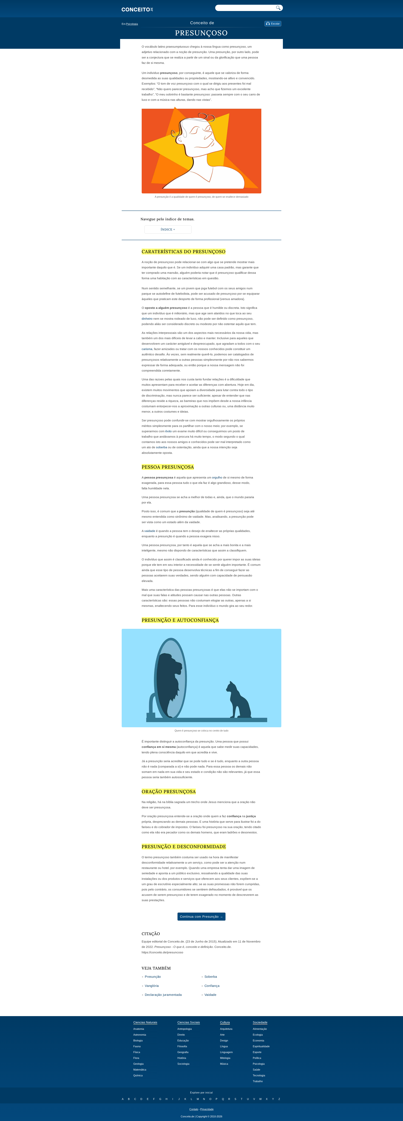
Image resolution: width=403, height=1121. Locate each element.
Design (224, 1040)
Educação (183, 1040)
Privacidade (207, 1109)
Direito (181, 1034)
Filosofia (182, 1046)
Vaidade (210, 994)
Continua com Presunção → (201, 916)
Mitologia (225, 1058)
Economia (258, 1040)
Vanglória (152, 985)
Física (136, 1052)
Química (138, 1075)
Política (257, 1058)
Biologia (138, 1040)
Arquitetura (226, 1029)
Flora (136, 1058)
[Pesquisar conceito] (278, 8)
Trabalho (258, 1081)
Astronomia (139, 1034)
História (181, 1058)
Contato (193, 1109)
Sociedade (260, 1022)
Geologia (138, 1064)
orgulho (217, 477)
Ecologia (258, 1034)
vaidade (149, 531)
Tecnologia (259, 1075)
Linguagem (226, 1052)
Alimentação (260, 1029)
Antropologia (184, 1029)
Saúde (256, 1069)
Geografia (182, 1052)
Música (224, 1064)
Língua (224, 1046)
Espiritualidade (261, 1046)
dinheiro (147, 318)
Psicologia (132, 24)
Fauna (137, 1046)
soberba (161, 447)
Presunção (153, 976)
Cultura (225, 1022)
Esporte (257, 1052)
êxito (168, 431)
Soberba (210, 976)
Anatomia (138, 1029)
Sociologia (183, 1064)
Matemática (139, 1069)
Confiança (212, 985)
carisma (147, 349)
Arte (222, 1034)
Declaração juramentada (163, 994)
